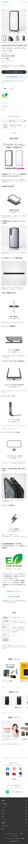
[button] (14, 807)
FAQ (12, 88)
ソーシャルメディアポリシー (9, 838)
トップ (3, 757)
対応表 (5, 88)
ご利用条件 (21, 833)
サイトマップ (15, 833)
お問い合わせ (18, 838)
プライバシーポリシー (14, 835)
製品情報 (6, 757)
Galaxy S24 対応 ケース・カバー (7, 5)
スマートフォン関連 (12, 757)
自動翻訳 (22, 838)
